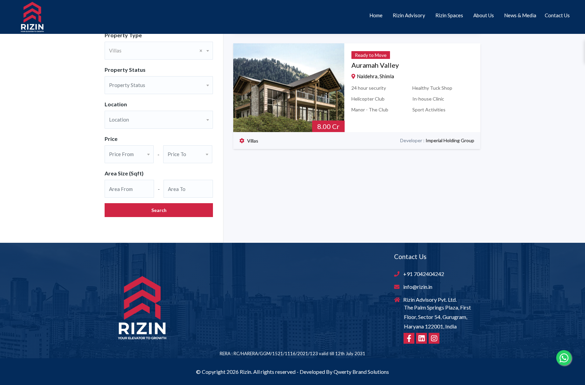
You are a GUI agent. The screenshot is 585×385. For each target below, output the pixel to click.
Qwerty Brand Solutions (361, 371)
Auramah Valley (375, 65)
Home (376, 15)
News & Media (520, 15)
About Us (483, 15)
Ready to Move (371, 55)
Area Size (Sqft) (124, 173)
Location (116, 104)
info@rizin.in (417, 286)
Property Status (125, 69)
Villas (252, 141)
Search (159, 210)
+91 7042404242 (423, 274)
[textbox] (159, 85)
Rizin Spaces (449, 15)
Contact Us (557, 15)
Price (111, 138)
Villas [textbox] (155, 50)
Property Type (123, 35)
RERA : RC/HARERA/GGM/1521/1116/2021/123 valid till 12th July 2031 (292, 353)
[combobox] (159, 51)
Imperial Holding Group (450, 140)
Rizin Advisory (409, 15)
